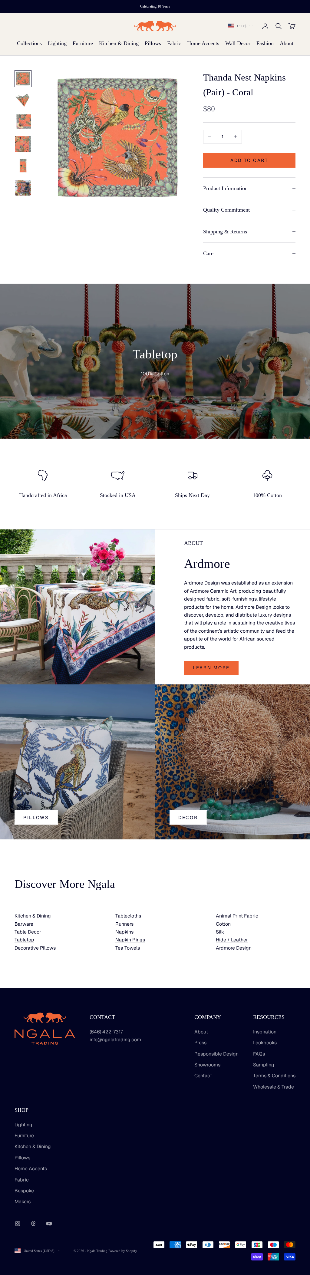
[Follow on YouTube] (49, 1224)
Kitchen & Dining (119, 43)
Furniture (83, 43)
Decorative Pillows (35, 948)
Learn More (211, 667)
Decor (188, 817)
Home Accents (203, 43)
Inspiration (264, 1032)
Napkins (124, 932)
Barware (24, 924)
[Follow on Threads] (33, 1224)
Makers (23, 1201)
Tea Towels (127, 948)
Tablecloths (128, 916)
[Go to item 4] (23, 144)
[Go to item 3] (23, 122)
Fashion (265, 43)
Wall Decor (237, 43)
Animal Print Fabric (237, 916)
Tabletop (24, 940)
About (286, 43)
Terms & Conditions (274, 1075)
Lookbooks (265, 1042)
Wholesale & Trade (273, 1087)
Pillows (153, 43)
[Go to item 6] (23, 187)
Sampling (263, 1065)
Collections (29, 43)
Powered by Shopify (122, 1251)
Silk (220, 932)
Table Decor (28, 932)
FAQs (259, 1054)
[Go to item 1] (23, 78)
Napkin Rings (130, 940)
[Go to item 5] (23, 165)
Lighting (57, 43)
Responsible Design (216, 1054)
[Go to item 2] (23, 100)
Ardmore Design (234, 948)
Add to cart (249, 160)
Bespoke (24, 1191)
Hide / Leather (232, 940)
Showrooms (207, 1065)
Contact (203, 1075)
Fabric (174, 43)
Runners (124, 924)
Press (200, 1042)
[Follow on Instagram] (18, 1224)
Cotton (223, 924)
